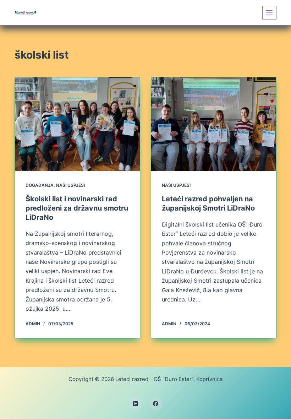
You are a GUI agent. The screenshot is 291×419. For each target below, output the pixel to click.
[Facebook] (156, 403)
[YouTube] (135, 403)
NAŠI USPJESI (70, 185)
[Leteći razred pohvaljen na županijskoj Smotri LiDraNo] (213, 124)
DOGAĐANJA (40, 185)
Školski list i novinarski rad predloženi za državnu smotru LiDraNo (77, 208)
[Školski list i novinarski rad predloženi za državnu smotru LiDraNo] (77, 124)
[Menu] (269, 13)
